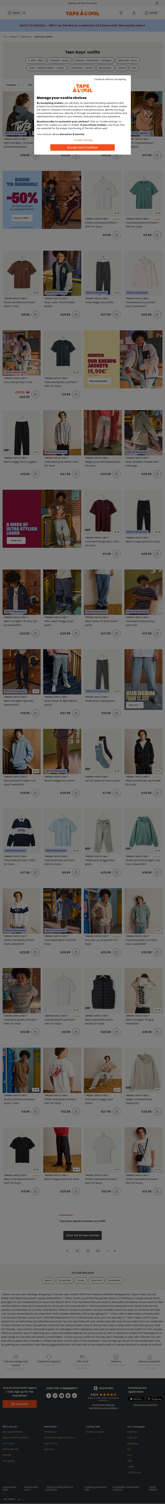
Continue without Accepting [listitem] (110, 79)
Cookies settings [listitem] (83, 140)
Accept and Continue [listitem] (82, 147)
